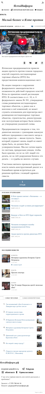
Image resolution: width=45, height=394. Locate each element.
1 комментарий (17, 264)
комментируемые (34, 298)
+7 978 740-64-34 (14, 383)
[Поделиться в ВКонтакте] (30, 62)
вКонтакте (10, 372)
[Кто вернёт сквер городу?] (22, 346)
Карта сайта (38, 392)
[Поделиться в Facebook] (42, 62)
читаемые (14, 298)
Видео (40, 10)
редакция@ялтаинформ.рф (18, 385)
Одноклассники (26, 372)
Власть (3, 15)
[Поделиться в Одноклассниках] (24, 62)
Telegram (30, 368)
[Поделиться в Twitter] (36, 62)
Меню (6, 10)
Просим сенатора (17, 272)
